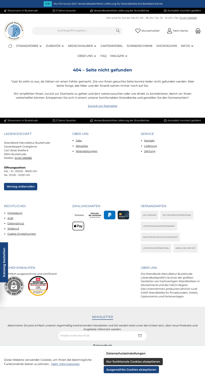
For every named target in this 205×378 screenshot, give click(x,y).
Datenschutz (15, 223)
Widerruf (13, 228)
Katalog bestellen (4, 262)
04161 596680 (188, 17)
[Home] (10, 46)
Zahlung (149, 151)
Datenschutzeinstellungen (126, 353)
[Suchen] (118, 31)
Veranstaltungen (86, 151)
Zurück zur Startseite (102, 105)
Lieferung (150, 145)
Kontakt (149, 140)
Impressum (14, 213)
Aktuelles (82, 145)
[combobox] (73, 31)
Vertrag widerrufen (21, 186)
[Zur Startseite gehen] (14, 31)
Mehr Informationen (65, 364)
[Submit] (140, 335)
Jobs (79, 140)
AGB (10, 218)
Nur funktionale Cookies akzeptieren (133, 361)
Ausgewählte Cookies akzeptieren (131, 369)
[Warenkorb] (197, 31)
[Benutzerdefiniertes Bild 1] (38, 286)
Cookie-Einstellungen (21, 233)
